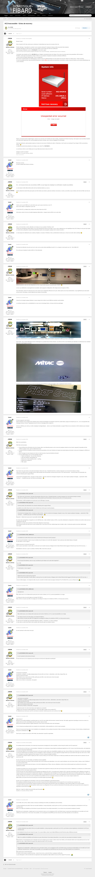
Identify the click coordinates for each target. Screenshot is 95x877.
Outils (24, 15)
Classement (50, 15)
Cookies (50, 872)
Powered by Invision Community (47, 875)
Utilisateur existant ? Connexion (77, 6)
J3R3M (11, 27)
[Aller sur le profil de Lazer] (10, 164)
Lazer (9, 160)
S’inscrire (88, 6)
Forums (6, 15)
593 (10, 49)
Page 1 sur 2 (18, 33)
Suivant (10, 33)
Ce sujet (85, 15)
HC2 (20, 28)
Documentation (31, 15)
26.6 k (10, 172)
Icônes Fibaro (17, 15)
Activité (43, 15)
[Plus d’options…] (89, 38)
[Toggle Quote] (18, 493)
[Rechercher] (90, 15)
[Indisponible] (53, 121)
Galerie (11, 15)
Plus (38, 15)
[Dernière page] (14, 33)
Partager (78, 27)
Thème (45, 872)
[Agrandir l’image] (53, 85)
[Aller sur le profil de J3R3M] (6, 28)
